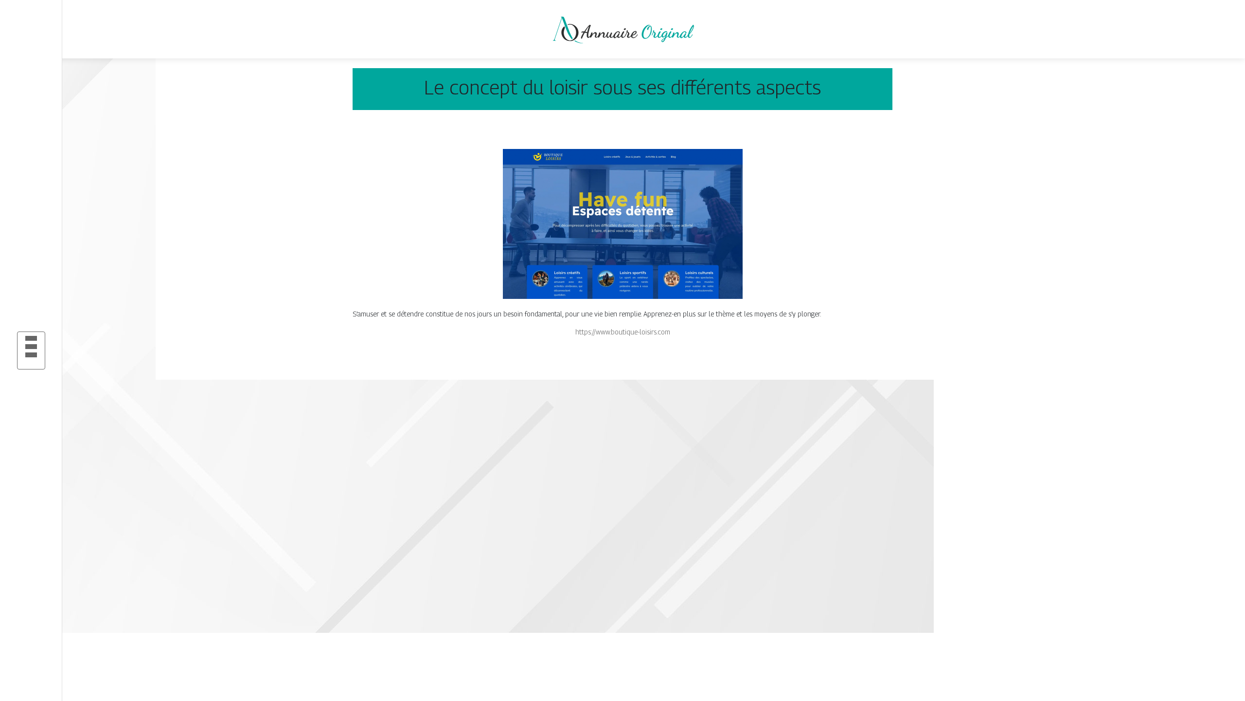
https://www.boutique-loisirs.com (622, 332)
